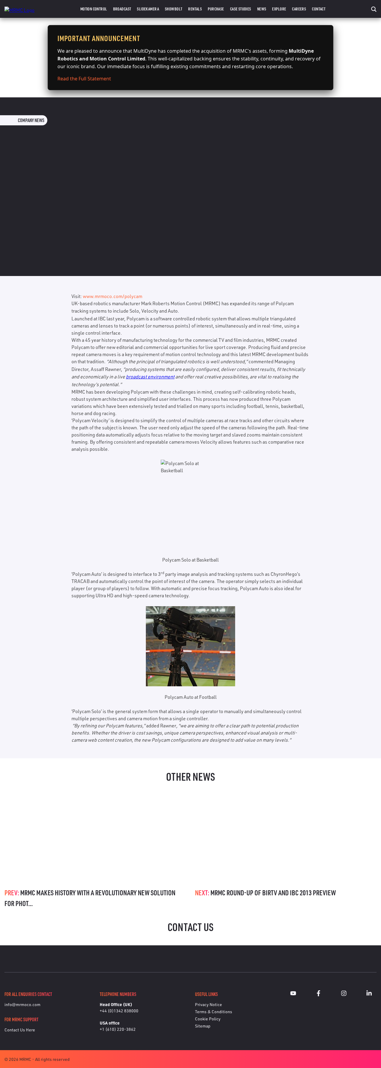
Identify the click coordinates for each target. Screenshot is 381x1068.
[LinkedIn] (369, 994)
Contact (318, 8)
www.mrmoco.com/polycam (112, 296)
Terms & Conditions (213, 1011)
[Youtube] (293, 994)
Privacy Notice (208, 1004)
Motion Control (93, 8)
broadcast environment (150, 377)
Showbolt (173, 8)
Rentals (195, 8)
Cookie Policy (208, 1018)
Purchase (216, 8)
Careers (299, 8)
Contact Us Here (19, 1029)
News (261, 8)
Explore (279, 8)
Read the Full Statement (84, 78)
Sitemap (202, 1025)
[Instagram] (344, 994)
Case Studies (240, 8)
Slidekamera (148, 8)
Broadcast (122, 8)
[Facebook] (318, 994)
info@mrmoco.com (22, 1004)
